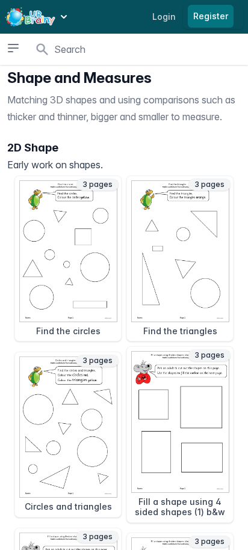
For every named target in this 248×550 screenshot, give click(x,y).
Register (210, 16)
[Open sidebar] (13, 48)
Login (164, 16)
